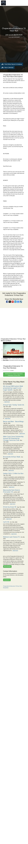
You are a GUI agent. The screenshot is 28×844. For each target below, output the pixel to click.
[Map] (14, 322)
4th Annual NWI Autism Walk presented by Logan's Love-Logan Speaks (13, 388)
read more (7, 402)
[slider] (6, 370)
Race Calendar (8, 67)
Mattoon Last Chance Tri (11, 537)
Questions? (7, 580)
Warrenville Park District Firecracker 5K (11, 491)
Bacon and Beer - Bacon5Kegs (13, 421)
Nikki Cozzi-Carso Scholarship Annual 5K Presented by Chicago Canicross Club (13, 438)
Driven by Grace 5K (9, 507)
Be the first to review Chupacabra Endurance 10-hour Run (14, 374)
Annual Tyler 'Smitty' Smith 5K (13, 405)
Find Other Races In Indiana (13, 64)
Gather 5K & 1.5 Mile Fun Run (13, 473)
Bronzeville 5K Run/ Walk (11, 457)
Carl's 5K (6, 522)
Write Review (7, 566)
